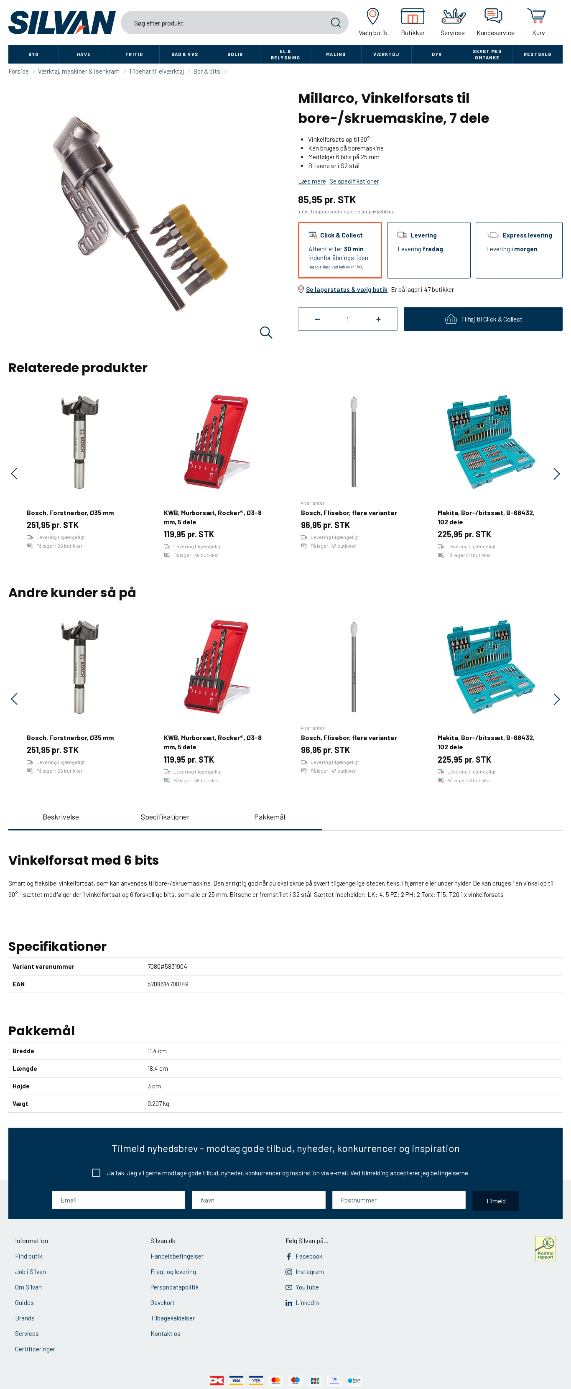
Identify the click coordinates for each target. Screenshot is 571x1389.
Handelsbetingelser (177, 1256)
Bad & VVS (184, 54)
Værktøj (386, 54)
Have (83, 54)
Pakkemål (269, 816)
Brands (25, 1318)
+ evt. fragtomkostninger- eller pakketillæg (346, 211)
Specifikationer (165, 816)
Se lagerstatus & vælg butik (346, 289)
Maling (336, 54)
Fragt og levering (173, 1271)
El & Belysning (285, 54)
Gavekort (162, 1302)
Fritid (134, 54)
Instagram (310, 1271)
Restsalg (537, 54)
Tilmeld (496, 1201)
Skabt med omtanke (487, 54)
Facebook (309, 1256)
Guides (24, 1302)
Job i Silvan (30, 1271)
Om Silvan (28, 1287)
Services (27, 1333)
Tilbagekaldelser (172, 1318)
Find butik (28, 1256)
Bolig (235, 54)
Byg (33, 54)
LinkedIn (307, 1302)
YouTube (307, 1287)
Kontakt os (165, 1333)
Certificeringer (35, 1349)
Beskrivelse (61, 816)
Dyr (437, 54)
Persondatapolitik (174, 1287)
